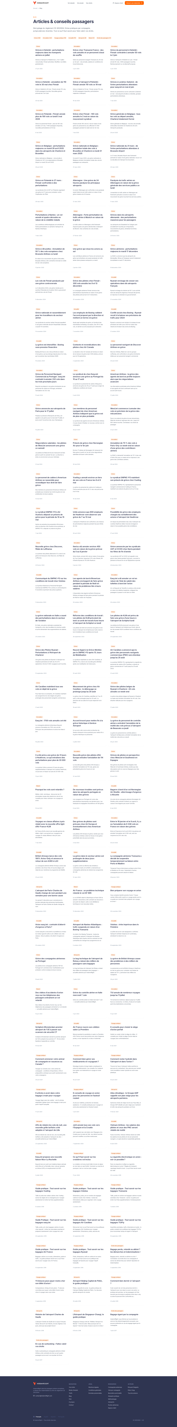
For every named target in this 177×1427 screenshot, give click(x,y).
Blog (70, 1396)
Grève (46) (37, 38)
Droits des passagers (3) (104, 38)
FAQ (70, 1399)
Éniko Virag (131, 1390)
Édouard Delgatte (133, 1387)
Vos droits (89, 3)
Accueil (35, 8)
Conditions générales (94, 1390)
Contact (71, 1405)
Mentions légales (93, 1387)
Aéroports (111, 1402)
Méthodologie (112, 1399)
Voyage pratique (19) (60, 38)
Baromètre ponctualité (115, 1393)
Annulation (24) (47, 38)
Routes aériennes (113, 1405)
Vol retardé (71, 3)
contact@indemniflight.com (43, 1396)
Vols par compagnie (114, 1390)
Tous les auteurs (133, 1393)
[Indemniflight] (41, 1383)
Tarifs (70, 1393)
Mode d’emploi (73, 1390)
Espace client (112, 1408)
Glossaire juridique (113, 1396)
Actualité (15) (72, 38)
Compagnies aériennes (115, 1387)
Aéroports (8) (82, 38)
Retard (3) (91, 38)
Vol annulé (80, 3)
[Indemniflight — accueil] (41, 2)
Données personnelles (95, 1393)
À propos (71, 1402)
